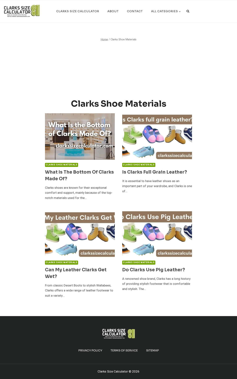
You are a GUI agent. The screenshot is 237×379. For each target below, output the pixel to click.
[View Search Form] (188, 11)
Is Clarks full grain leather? (154, 172)
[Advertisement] (118, 70)
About (113, 11)
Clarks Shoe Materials (61, 164)
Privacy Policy (90, 350)
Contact (135, 11)
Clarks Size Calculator (77, 11)
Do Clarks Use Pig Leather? (153, 270)
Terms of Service (124, 350)
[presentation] (80, 136)
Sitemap (152, 350)
